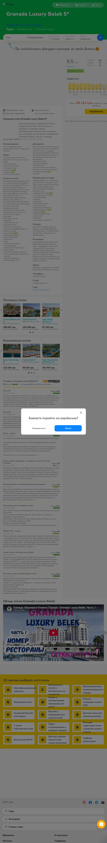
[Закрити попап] (81, 413)
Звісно (68, 428)
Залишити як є (39, 428)
